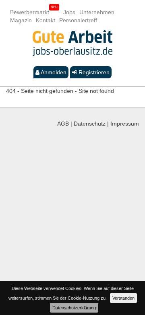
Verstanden (123, 298)
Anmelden (52, 72)
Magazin (21, 20)
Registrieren (93, 72)
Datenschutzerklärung (74, 307)
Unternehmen (96, 12)
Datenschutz (90, 123)
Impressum (124, 123)
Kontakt (45, 20)
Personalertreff (78, 20)
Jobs (69, 12)
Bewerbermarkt (29, 12)
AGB (63, 123)
